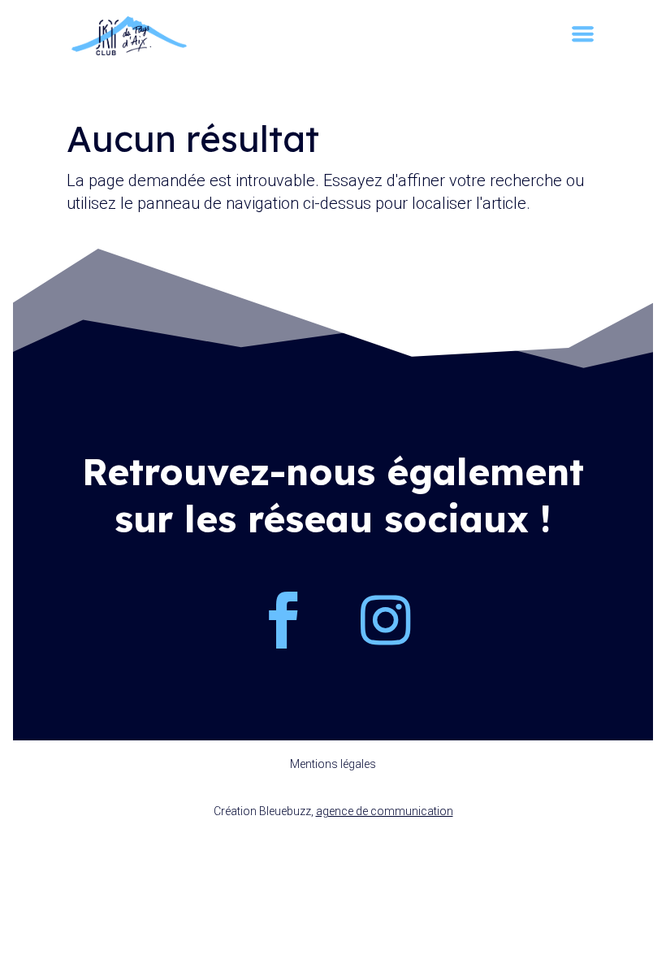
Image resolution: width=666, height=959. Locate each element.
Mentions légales (333, 763)
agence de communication (384, 811)
